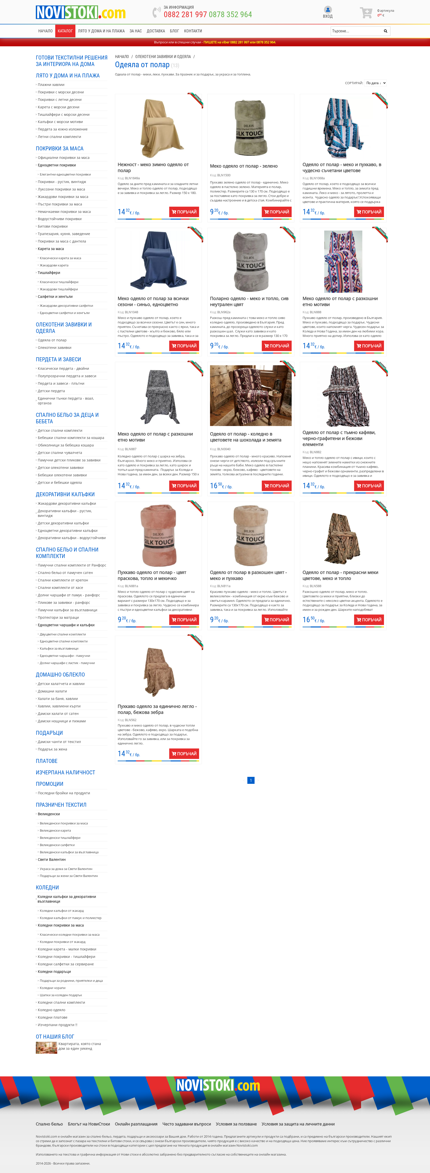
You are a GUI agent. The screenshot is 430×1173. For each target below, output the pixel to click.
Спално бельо (49, 1124)
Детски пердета (51, 390)
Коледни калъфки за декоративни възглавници (67, 899)
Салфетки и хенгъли (55, 296)
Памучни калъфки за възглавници (67, 610)
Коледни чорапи (52, 988)
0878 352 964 (230, 14)
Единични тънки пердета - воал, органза (66, 400)
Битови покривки (53, 226)
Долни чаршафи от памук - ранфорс (69, 595)
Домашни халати (52, 691)
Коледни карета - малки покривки (67, 949)
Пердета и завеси (58, 359)
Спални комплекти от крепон (63, 580)
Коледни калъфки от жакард (62, 910)
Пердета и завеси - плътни (61, 383)
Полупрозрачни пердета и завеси (67, 375)
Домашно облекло (60, 674)
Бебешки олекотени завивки (62, 475)
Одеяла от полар (52, 340)
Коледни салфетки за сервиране (66, 964)
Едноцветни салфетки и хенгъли (65, 312)
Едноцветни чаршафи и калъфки (66, 624)
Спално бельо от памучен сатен (65, 572)
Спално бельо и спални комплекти (67, 552)
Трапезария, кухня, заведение (64, 233)
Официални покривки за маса (64, 157)
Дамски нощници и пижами (62, 721)
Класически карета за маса (60, 258)
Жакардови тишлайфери (59, 289)
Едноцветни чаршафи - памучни (65, 655)
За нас (136, 31)
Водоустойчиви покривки (60, 218)
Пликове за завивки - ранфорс (64, 602)
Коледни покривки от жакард (62, 941)
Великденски (49, 813)
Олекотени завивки (54, 347)
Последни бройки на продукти (64, 793)
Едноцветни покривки (57, 165)
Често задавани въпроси (186, 1124)
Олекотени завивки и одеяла (64, 327)
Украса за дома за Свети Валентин (66, 868)
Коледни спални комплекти (61, 1002)
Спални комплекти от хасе (60, 587)
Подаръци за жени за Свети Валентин (69, 875)
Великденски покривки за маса (64, 823)
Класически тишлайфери (59, 282)
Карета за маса (51, 248)
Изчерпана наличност (65, 772)
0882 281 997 (185, 14)
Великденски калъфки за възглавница (69, 852)
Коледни (47, 887)
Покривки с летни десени (60, 99)
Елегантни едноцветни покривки (65, 174)
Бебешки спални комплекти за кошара (71, 437)
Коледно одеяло (51, 1009)
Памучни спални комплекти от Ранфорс (72, 565)
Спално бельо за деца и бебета (67, 418)
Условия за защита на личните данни (298, 1124)
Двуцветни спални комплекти (63, 634)
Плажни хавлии (51, 84)
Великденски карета (55, 830)
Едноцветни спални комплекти (64, 641)
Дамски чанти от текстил (59, 741)
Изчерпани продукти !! (57, 1024)
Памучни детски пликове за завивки (69, 460)
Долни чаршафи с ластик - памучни (67, 663)
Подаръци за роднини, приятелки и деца (71, 980)
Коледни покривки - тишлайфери (66, 956)
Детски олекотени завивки (61, 467)
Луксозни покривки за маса (61, 189)
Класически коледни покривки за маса (70, 934)
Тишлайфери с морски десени (64, 114)
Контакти (193, 31)
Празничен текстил (61, 805)
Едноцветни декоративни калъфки (68, 530)
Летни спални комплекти (59, 136)
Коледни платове (52, 1017)
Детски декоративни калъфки (63, 523)
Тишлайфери (49, 272)
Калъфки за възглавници (59, 648)
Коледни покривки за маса (61, 925)
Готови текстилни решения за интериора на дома (72, 60)
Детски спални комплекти (60, 430)
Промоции (49, 784)
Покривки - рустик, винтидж (62, 181)
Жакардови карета (54, 265)
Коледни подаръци (54, 971)
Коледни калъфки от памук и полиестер (71, 918)
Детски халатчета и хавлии (61, 683)
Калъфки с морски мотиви (60, 121)
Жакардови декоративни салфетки (66, 305)
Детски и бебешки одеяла (60, 482)
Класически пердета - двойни (63, 368)
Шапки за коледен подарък (61, 995)
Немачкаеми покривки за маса (64, 211)
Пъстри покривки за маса (60, 204)
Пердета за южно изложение (63, 129)
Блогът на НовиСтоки (89, 1124)
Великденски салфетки (57, 845)
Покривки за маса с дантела (62, 241)
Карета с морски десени (58, 107)
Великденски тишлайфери (60, 837)
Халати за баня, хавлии (58, 698)
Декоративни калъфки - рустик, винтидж (65, 513)
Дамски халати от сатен (58, 713)
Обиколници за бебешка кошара (66, 445)
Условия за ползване (236, 1124)
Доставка (156, 31)
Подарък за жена (52, 749)
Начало (45, 31)
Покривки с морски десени (61, 92)
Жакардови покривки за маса (63, 196)
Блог (174, 31)
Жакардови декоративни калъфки (67, 503)
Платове (46, 761)
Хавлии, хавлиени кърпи (59, 706)
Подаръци (49, 733)
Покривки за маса (60, 148)
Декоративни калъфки (65, 494)
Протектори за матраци (58, 617)
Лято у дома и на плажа (101, 31)
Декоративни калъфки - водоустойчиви (72, 537)
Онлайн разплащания (136, 1124)
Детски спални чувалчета (60, 452)
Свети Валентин (52, 859)
